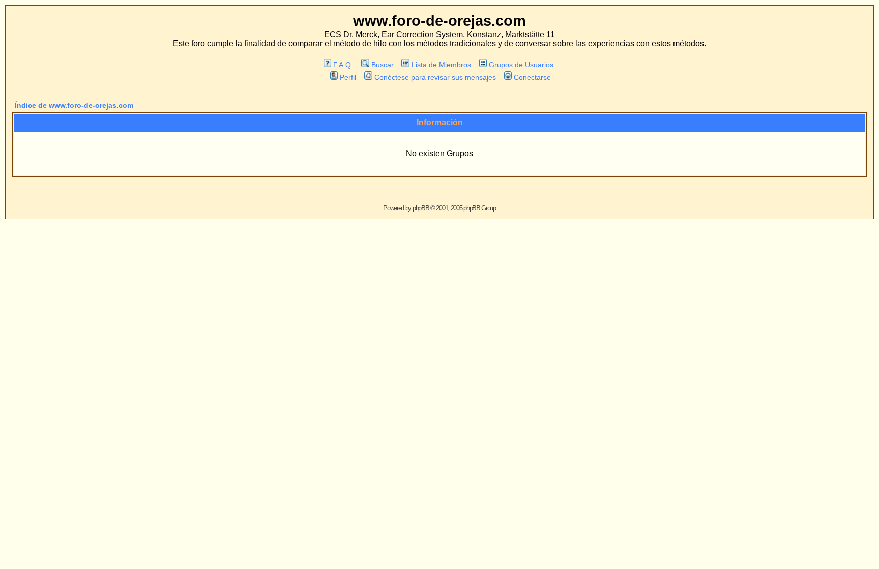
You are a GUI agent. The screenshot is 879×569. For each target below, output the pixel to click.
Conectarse (532, 77)
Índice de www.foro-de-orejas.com (74, 105)
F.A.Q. (343, 65)
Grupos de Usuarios (521, 65)
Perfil (348, 77)
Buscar (382, 65)
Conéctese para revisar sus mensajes (434, 77)
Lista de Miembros (441, 65)
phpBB (421, 208)
